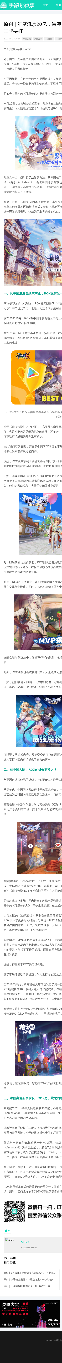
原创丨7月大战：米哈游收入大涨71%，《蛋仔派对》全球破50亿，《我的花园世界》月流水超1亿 (30, 1272)
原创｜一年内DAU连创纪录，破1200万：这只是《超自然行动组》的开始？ (30, 1286)
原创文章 (38, 39)
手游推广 (49, 39)
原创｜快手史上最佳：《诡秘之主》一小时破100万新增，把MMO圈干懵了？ (30, 1279)
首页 (46, 5)
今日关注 (27, 39)
